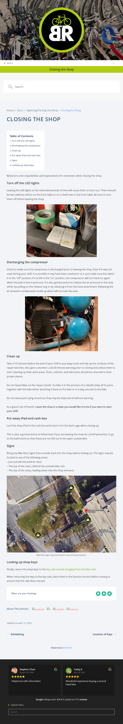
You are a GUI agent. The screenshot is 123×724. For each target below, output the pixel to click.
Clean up (16, 150)
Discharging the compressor (26, 145)
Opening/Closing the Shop (42, 110)
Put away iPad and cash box (26, 155)
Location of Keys (102, 634)
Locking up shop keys (23, 165)
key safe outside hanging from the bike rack (71, 569)
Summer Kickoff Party (43, 4)
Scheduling (17, 634)
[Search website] (114, 63)
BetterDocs (67, 647)
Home (10, 110)
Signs (14, 160)
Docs (20, 110)
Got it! (108, 10)
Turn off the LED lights (23, 140)
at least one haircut (78, 10)
